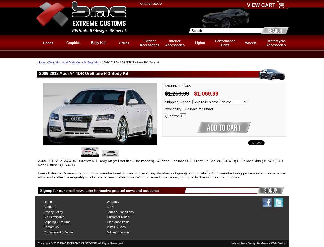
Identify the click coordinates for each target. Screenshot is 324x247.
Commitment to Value (58, 232)
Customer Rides (118, 217)
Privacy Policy (53, 212)
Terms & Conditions (120, 212)
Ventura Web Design (273, 243)
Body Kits (54, 62)
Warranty (113, 202)
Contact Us (51, 227)
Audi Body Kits (71, 62)
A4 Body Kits (91, 62)
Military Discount (118, 232)
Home (41, 62)
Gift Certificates (54, 217)
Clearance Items (118, 222)
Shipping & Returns (57, 222)
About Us (50, 207)
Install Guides (116, 227)
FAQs (110, 207)
